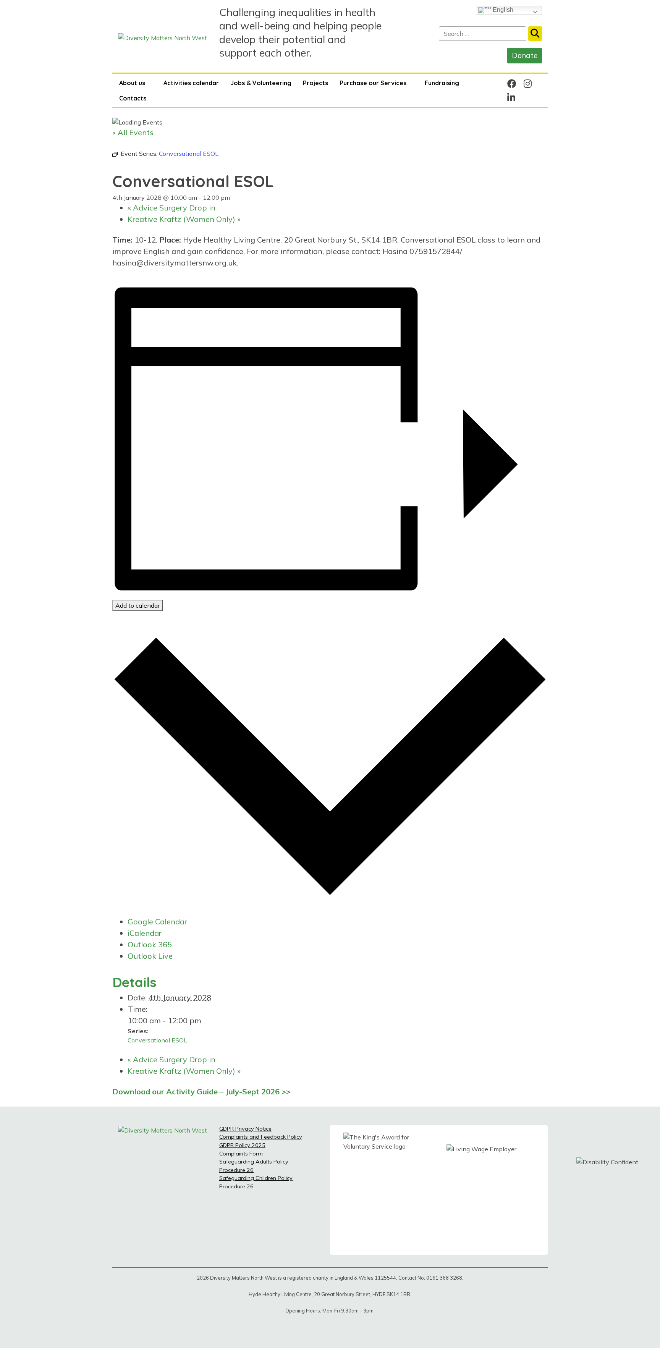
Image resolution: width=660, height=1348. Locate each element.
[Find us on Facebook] (511, 83)
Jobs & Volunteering (260, 83)
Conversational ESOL (157, 1040)
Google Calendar (157, 921)
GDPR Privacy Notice (245, 1128)
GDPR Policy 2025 (242, 1145)
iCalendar (145, 933)
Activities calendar (191, 83)
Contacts (132, 98)
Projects (315, 83)
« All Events (133, 132)
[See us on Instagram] (528, 83)
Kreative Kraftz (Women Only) (184, 219)
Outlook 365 (150, 944)
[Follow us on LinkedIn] (511, 97)
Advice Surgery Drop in (171, 207)
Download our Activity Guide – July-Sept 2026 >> (201, 1091)
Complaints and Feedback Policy (260, 1136)
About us (132, 83)
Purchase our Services (373, 83)
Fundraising (442, 83)
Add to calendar (137, 605)
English (502, 9)
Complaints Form (241, 1153)
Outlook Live (150, 956)
